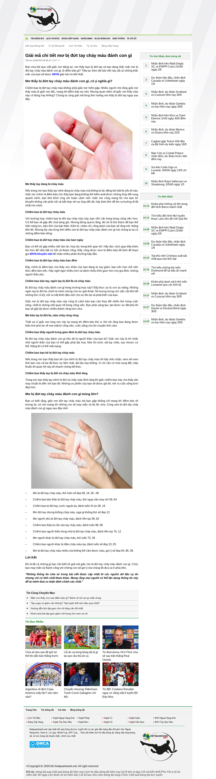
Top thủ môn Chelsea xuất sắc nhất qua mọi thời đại (169, 257)
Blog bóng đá (102, 38)
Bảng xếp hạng (70, 38)
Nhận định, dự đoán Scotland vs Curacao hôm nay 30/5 (168, 93)
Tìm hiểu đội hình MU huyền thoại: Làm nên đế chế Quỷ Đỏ (169, 217)
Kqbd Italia (134, 718)
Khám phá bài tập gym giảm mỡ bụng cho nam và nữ (59, 613)
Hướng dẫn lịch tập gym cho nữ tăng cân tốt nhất (57, 608)
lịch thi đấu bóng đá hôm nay (103, 771)
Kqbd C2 (108, 722)
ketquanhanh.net (66, 766)
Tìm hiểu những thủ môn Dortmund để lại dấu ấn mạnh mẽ (169, 270)
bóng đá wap (43, 771)
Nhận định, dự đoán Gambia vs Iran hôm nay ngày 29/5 (168, 105)
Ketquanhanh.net (38, 729)
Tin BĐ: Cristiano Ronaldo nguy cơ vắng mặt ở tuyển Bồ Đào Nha (120, 693)
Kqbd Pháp (84, 718)
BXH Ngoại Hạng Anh (165, 718)
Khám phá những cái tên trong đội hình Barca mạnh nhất (169, 205)
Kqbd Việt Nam (136, 722)
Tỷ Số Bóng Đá (56, 45)
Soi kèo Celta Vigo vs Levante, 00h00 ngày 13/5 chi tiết (168, 170)
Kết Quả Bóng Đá (34, 45)
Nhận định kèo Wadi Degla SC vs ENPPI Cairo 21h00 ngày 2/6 (167, 66)
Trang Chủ (31, 710)
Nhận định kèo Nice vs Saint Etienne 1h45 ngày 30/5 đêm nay (168, 118)
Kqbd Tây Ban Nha (62, 722)
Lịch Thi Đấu (75, 45)
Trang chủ (27, 39)
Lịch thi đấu (53, 38)
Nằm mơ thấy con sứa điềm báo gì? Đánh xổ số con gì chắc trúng (66, 598)
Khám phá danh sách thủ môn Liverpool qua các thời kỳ (169, 283)
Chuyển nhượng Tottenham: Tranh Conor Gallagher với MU (81, 693)
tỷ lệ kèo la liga (131, 771)
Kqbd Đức (84, 722)
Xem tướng (118, 38)
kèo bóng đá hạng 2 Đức (114, 774)
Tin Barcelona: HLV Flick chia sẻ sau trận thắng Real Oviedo (120, 656)
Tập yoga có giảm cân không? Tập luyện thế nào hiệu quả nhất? (65, 603)
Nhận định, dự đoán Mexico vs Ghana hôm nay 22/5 (167, 131)
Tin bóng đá (37, 38)
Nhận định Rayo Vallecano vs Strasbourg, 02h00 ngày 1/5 (169, 183)
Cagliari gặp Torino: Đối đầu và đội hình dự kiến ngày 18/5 (169, 143)
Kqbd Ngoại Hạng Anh (64, 718)
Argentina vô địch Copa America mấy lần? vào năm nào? (41, 693)
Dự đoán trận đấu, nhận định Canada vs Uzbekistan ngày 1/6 (168, 80)
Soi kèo (62, 710)
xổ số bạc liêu (88, 774)
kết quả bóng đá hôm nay (68, 771)
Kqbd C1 (108, 718)
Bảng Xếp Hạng (110, 45)
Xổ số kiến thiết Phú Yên (157, 771)
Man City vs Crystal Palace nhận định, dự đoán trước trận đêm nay (169, 156)
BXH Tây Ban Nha (164, 722)
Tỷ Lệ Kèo (91, 45)
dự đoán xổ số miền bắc (63, 774)
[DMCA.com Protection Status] (40, 747)
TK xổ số (131, 38)
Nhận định (86, 38)
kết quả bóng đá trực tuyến (147, 774)
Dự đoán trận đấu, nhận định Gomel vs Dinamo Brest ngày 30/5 (168, 308)
